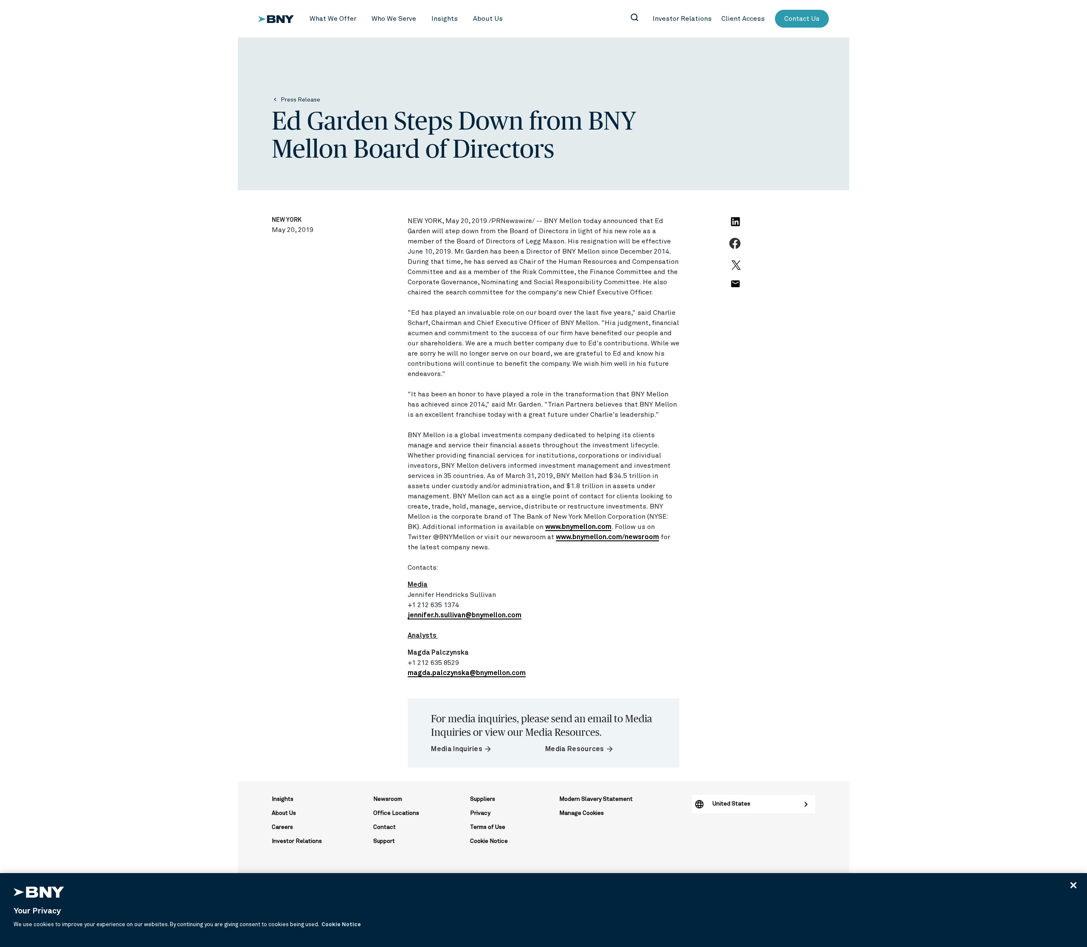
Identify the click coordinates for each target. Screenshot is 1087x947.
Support (384, 841)
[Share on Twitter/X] (735, 269)
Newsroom (387, 799)
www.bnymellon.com (578, 526)
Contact (384, 827)
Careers (282, 827)
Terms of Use (487, 827)
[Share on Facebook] (736, 248)
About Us (284, 813)
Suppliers (482, 799)
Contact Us (801, 18)
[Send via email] (735, 288)
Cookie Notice (489, 841)
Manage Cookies (581, 813)
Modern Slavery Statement (596, 799)
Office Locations (396, 813)
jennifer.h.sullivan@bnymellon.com (464, 615)
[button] (333, 18)
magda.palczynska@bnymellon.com (467, 673)
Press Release (300, 100)
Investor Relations (297, 841)
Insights (282, 799)
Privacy (480, 813)
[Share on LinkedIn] (736, 226)
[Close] (1073, 885)
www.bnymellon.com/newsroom (607, 537)
